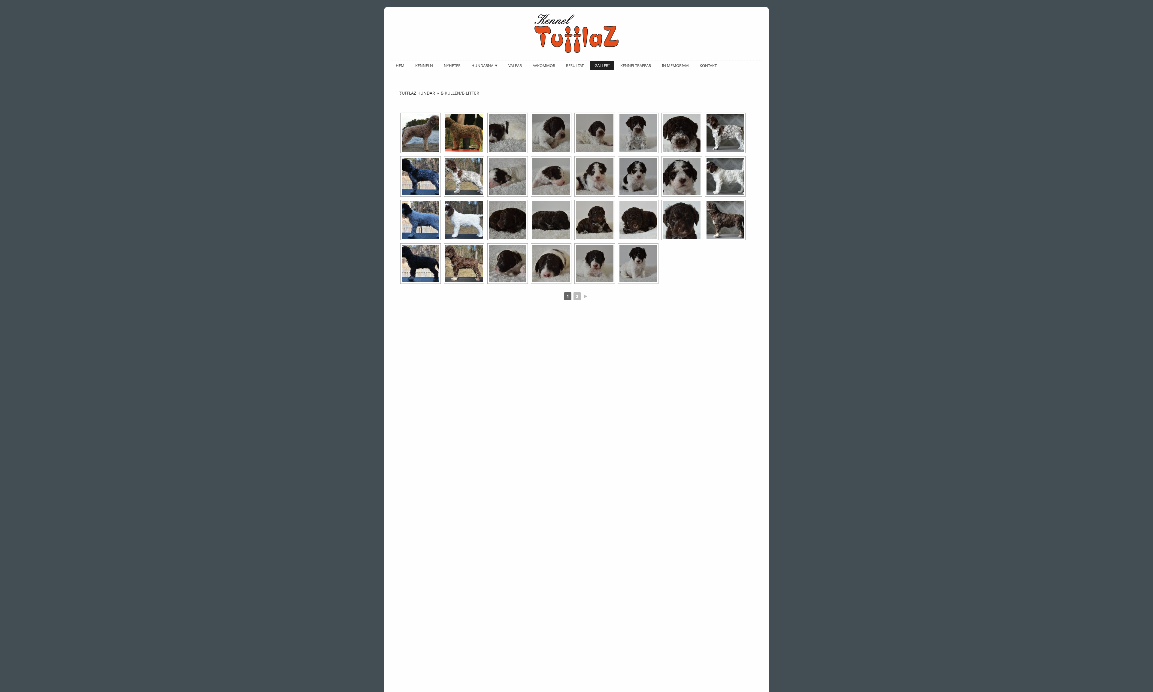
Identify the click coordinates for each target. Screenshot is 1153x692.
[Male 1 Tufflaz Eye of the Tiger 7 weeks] (420, 220)
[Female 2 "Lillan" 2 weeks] (551, 220)
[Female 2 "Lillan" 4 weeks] (638, 220)
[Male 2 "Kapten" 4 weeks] (638, 263)
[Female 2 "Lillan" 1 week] (507, 220)
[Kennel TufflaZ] (576, 33)
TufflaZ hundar (417, 93)
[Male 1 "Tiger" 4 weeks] (638, 176)
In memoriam (675, 65)
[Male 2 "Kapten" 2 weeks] (551, 263)
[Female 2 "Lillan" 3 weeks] (594, 220)
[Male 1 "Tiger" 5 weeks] (682, 176)
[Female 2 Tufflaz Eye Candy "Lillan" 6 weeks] (725, 220)
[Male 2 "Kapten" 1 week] (507, 263)
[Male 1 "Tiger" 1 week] (507, 176)
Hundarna (482, 65)
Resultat (575, 65)
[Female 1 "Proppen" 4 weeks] (638, 133)
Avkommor (544, 65)
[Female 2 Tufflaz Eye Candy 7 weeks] (420, 263)
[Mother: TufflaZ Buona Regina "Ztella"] (420, 133)
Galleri (602, 65)
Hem (400, 65)
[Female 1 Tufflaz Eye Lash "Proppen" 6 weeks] (725, 133)
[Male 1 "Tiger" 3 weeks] (594, 176)
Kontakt (708, 65)
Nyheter (452, 65)
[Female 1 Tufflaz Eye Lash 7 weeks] (420, 176)
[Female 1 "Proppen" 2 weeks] (551, 133)
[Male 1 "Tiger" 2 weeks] (551, 176)
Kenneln (424, 65)
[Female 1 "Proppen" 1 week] (507, 133)
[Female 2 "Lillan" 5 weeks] (682, 220)
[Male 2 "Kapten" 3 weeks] (594, 263)
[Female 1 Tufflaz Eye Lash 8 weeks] (464, 176)
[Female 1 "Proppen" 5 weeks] (682, 133)
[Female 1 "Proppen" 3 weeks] (594, 133)
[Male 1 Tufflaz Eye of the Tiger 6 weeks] (725, 176)
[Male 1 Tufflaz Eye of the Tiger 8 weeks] (464, 220)
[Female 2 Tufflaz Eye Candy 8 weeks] (464, 263)
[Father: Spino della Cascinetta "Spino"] (464, 133)
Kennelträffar (635, 65)
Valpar (515, 65)
